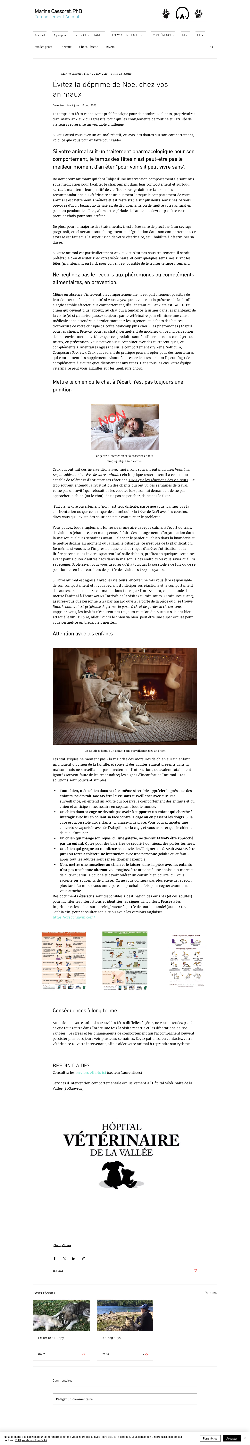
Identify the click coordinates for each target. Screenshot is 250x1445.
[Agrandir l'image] (63, 960)
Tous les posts (42, 47)
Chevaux (65, 47)
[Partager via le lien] (83, 1258)
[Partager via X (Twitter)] (64, 1258)
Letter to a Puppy (51, 1338)
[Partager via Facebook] (54, 1258)
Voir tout (211, 1292)
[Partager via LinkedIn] (74, 1258)
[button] (212, 46)
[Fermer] (245, 1438)
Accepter (231, 1438)
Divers (110, 47)
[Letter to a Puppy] (61, 1315)
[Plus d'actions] (195, 73)
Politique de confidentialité (31, 1440)
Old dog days (111, 1338)
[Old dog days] (125, 1315)
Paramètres (210, 1438)
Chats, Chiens (88, 47)
